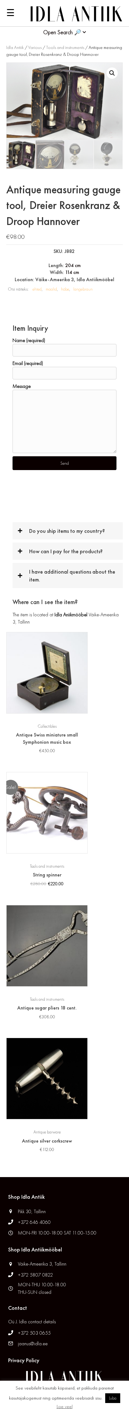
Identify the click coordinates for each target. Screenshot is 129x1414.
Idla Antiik (15, 47)
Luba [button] (112, 1398)
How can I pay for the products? (66, 551)
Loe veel (65, 1406)
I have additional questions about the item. (72, 575)
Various (35, 47)
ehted (37, 289)
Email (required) (28, 363)
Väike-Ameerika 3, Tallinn (42, 1264)
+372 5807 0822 (35, 1275)
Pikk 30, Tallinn (32, 1211)
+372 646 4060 (35, 1222)
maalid (51, 289)
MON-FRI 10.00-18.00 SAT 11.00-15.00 (57, 1232)
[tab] (68, 530)
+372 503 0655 (34, 1333)
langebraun (83, 289)
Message (22, 386)
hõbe (65, 289)
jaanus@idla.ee (33, 1343)
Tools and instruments (65, 47)
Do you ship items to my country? (67, 530)
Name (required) (29, 340)
